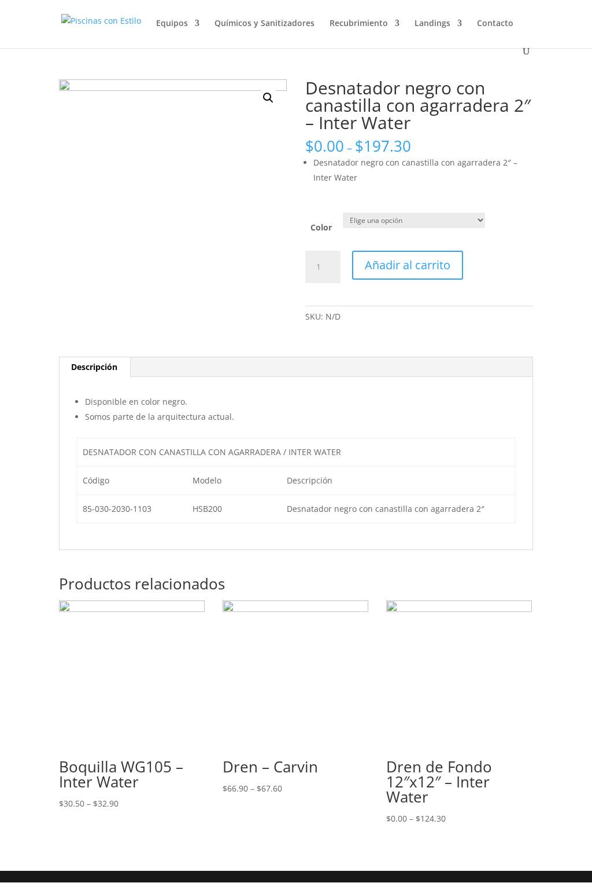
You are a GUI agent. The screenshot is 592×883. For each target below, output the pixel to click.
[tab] (94, 367)
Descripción (94, 366)
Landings (432, 23)
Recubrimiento (359, 23)
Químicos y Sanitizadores (264, 23)
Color (321, 227)
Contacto (495, 23)
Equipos (172, 23)
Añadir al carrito (407, 265)
